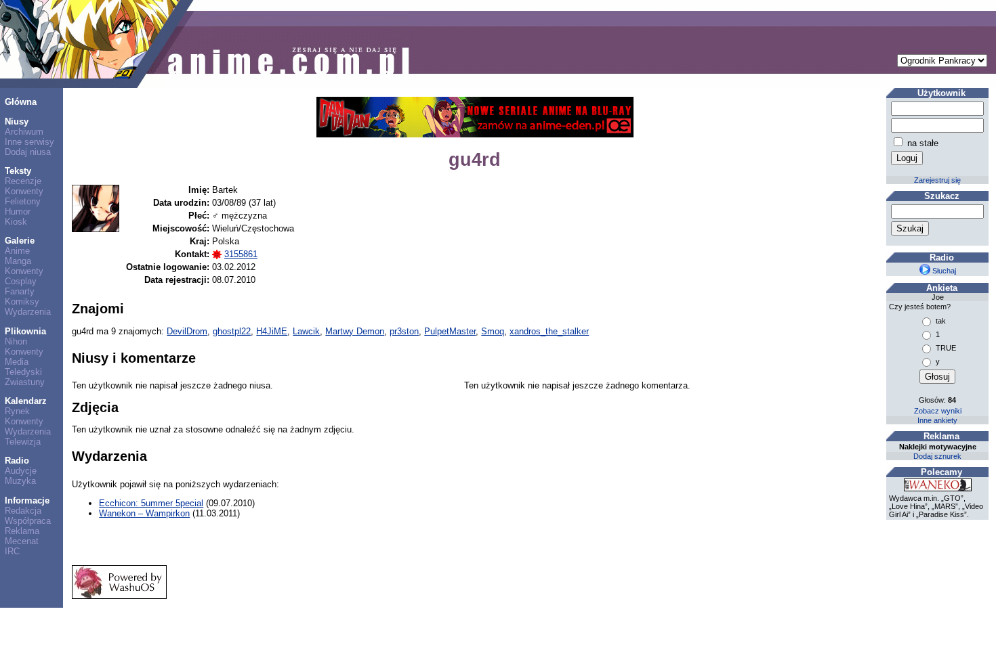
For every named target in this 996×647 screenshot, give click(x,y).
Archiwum (24, 132)
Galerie (20, 241)
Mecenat (22, 541)
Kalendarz (26, 401)
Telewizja (23, 442)
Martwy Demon (354, 331)
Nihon (16, 341)
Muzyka (20, 481)
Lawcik (306, 331)
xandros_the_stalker (549, 331)
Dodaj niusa (28, 152)
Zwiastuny (25, 382)
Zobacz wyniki (937, 411)
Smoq (492, 331)
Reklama (22, 531)
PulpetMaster (450, 331)
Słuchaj (943, 271)
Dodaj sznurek (937, 456)
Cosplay (21, 281)
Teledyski (23, 372)
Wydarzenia (28, 312)
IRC (12, 551)
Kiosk (16, 222)
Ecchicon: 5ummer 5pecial (151, 503)
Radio (17, 460)
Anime (17, 251)
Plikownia (25, 331)
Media (16, 362)
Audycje (21, 471)
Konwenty (24, 191)
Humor (17, 211)
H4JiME (271, 331)
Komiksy (22, 301)
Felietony (23, 201)
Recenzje (23, 181)
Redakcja (23, 511)
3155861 (240, 254)
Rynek (17, 411)
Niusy (16, 121)
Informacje (27, 500)
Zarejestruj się (937, 180)
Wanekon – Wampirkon (144, 513)
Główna (21, 102)
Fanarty (20, 291)
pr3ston (404, 331)
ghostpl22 (232, 331)
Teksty (18, 171)
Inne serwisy (29, 142)
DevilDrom (187, 331)
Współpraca (28, 521)
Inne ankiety (937, 420)
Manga (18, 261)
